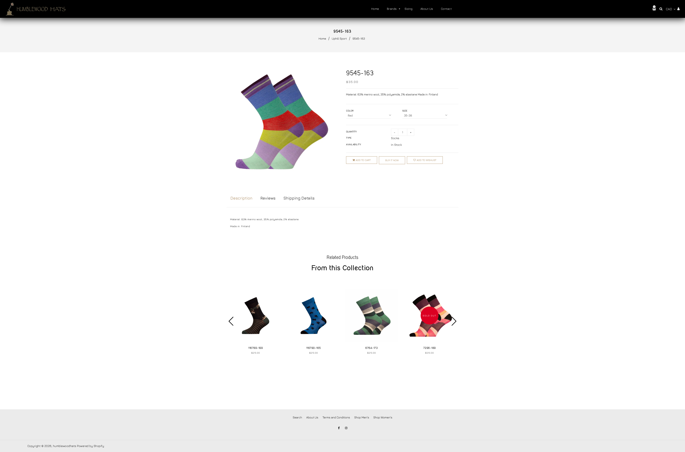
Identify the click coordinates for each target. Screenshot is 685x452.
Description (241, 198)
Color (350, 110)
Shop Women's (382, 417)
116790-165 (313, 347)
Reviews (267, 198)
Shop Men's (361, 417)
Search (297, 417)
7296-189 (429, 347)
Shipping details (298, 198)
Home (322, 38)
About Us (312, 417)
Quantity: (351, 131)
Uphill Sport (339, 38)
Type (348, 137)
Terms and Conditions (336, 417)
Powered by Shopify (90, 446)
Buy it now (392, 160)
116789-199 (255, 347)
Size (404, 110)
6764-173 (371, 347)
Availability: (353, 144)
